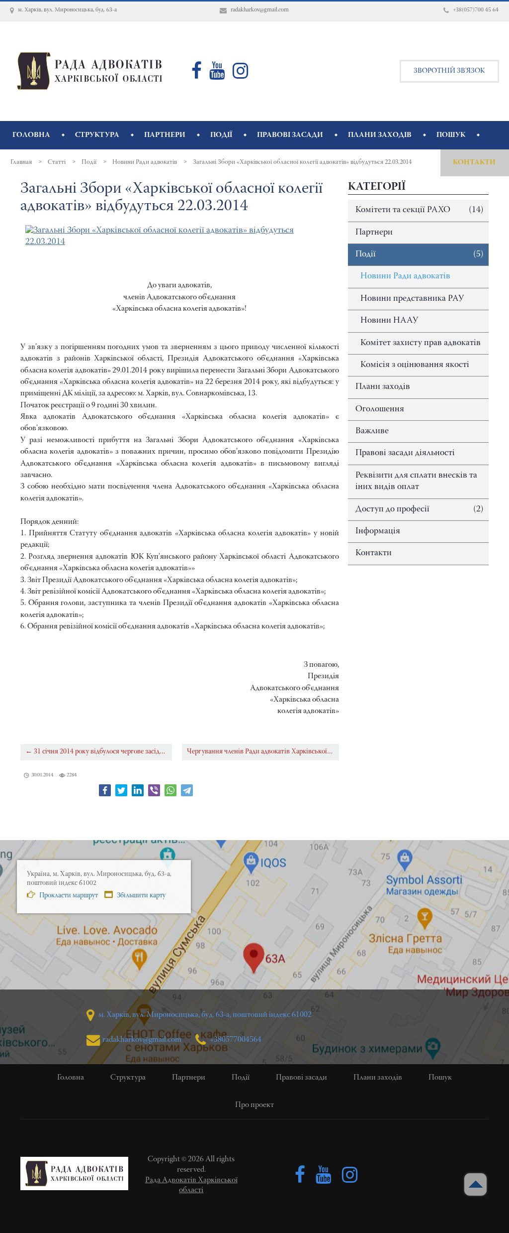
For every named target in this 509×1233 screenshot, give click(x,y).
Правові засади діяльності (405, 453)
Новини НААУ (389, 320)
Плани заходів (382, 386)
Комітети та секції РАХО (419, 210)
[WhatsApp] (170, 790)
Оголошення (379, 409)
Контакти (373, 553)
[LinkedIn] (138, 790)
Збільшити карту (140, 895)
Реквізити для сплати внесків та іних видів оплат (416, 481)
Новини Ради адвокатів (405, 276)
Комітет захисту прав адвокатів (420, 343)
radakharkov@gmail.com (141, 1040)
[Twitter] (121, 790)
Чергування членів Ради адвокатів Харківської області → (263, 751)
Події (419, 254)
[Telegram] (187, 790)
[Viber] (154, 790)
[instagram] (241, 75)
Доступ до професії (419, 509)
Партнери (374, 232)
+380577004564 (234, 1040)
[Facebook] (105, 790)
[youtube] (217, 75)
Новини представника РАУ (412, 298)
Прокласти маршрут (68, 895)
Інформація (377, 531)
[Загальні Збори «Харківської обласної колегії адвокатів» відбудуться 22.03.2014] (179, 236)
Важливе (372, 431)
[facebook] (196, 75)
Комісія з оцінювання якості (414, 365)
